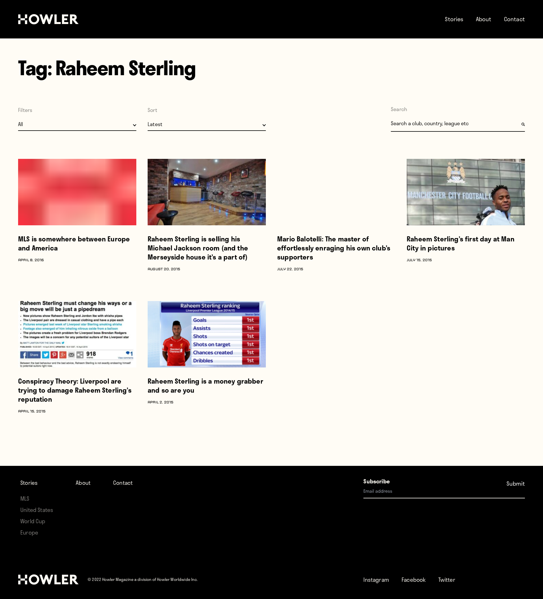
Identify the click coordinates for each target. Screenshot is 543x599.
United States (36, 510)
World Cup (33, 521)
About (484, 19)
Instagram (376, 580)
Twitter (446, 580)
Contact (514, 19)
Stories (454, 19)
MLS (24, 498)
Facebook (414, 580)
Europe (29, 532)
